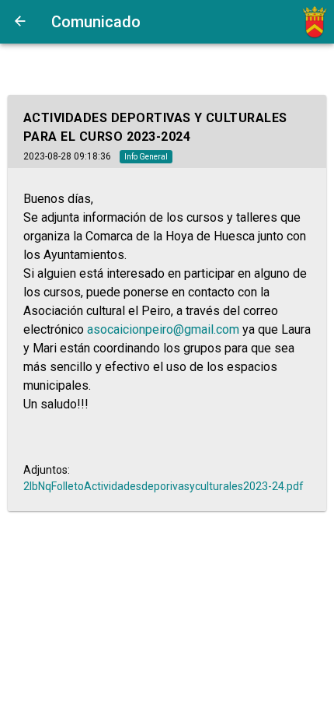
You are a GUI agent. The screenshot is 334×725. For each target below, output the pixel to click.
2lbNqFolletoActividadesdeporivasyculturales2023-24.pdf (163, 486)
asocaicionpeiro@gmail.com (163, 329)
